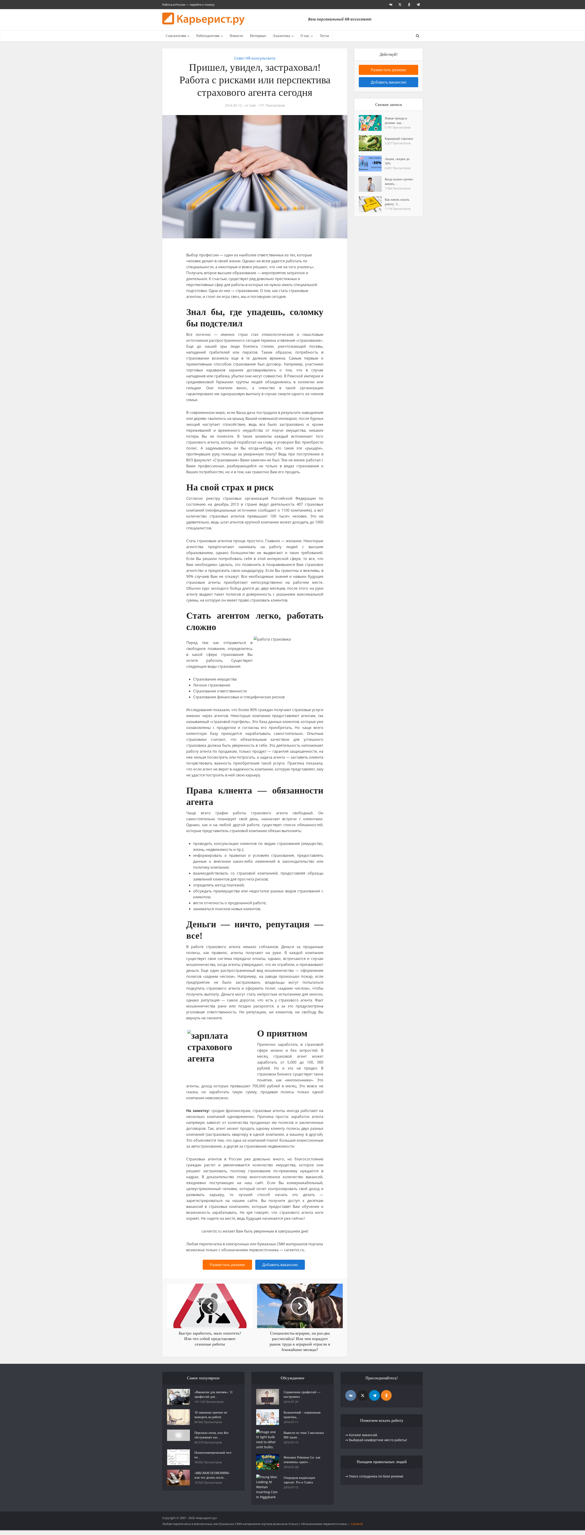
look (253, 105)
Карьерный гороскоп (399, 138)
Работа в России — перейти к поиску (188, 5)
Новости (236, 36)
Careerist (357, 1524)
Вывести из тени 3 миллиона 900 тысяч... (304, 1435)
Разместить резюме (227, 1264)
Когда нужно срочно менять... (399, 182)
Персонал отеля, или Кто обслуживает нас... (211, 1435)
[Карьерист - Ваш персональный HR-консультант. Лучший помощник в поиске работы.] (203, 19)
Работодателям (207, 36)
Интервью (258, 36)
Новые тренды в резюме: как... (396, 121)
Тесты (324, 36)
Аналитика (281, 36)
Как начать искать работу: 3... (397, 202)
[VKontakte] (350, 1395)
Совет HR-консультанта (254, 58)
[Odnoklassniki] (386, 1395)
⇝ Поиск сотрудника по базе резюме (374, 1476)
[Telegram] (374, 1395)
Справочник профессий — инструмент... (302, 1394)
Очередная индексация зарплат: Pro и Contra (299, 1480)
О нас (304, 36)
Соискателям (176, 36)
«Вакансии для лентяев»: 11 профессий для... (213, 1394)
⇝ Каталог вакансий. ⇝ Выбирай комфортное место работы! (376, 1437)
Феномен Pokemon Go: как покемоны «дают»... (302, 1460)
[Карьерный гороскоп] (372, 143)
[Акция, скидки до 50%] (372, 163)
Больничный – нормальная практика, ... (302, 1415)
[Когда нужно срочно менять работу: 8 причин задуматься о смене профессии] (372, 184)
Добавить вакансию (280, 1264)
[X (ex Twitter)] (362, 1395)
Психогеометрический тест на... (212, 1455)
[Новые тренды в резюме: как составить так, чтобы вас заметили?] (372, 123)
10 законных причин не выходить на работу (210, 1415)
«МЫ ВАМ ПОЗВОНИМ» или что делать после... (212, 1475)
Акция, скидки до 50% (397, 161)
